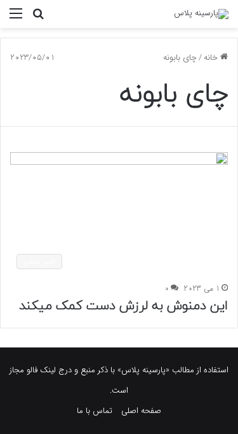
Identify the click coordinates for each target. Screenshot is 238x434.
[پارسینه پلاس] (201, 14)
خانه (212, 57)
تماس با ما (94, 410)
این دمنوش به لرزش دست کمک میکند (123, 306)
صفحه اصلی (141, 410)
